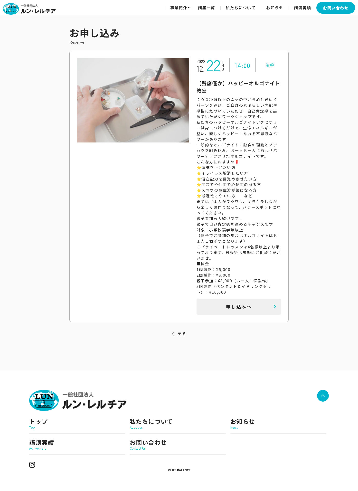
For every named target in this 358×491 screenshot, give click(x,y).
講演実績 (302, 7)
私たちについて (241, 7)
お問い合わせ (336, 8)
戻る (182, 333)
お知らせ (274, 7)
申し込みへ (239, 306)
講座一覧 (206, 7)
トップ (38, 423)
